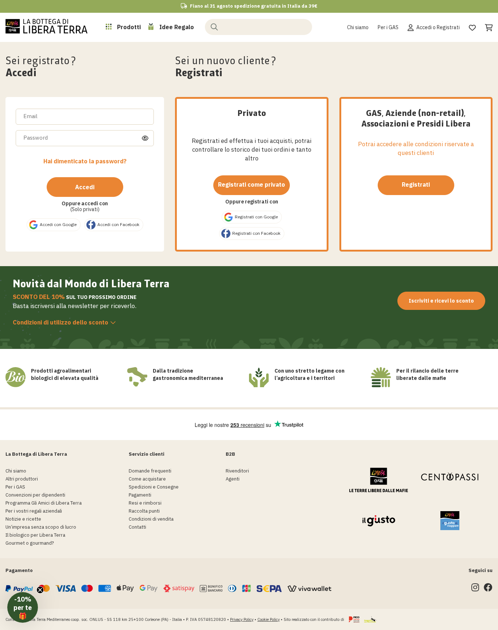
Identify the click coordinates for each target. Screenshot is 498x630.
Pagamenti (140, 495)
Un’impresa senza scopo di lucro (40, 527)
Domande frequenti (150, 471)
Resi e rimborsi (145, 503)
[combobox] (258, 27)
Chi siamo (358, 27)
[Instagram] (475, 589)
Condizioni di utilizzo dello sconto (60, 322)
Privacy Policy (241, 619)
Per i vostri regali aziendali (33, 511)
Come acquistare (147, 479)
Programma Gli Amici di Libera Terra (43, 503)
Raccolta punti (144, 511)
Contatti (137, 527)
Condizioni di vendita (151, 519)
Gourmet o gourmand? (29, 543)
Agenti (233, 479)
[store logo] (46, 26)
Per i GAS (388, 27)
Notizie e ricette (23, 519)
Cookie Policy (268, 619)
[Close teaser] (40, 590)
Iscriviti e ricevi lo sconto (441, 301)
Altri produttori (21, 479)
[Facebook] (488, 589)
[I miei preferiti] (472, 26)
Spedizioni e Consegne (154, 487)
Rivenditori (237, 471)
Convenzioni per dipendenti (35, 495)
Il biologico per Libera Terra (35, 535)
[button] (22, 607)
